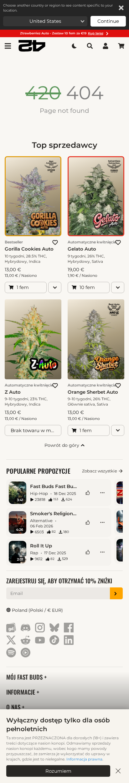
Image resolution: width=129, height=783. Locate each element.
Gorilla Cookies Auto (29, 249)
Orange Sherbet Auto (93, 392)
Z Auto (13, 392)
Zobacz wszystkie (99, 470)
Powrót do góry (62, 445)
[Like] (87, 492)
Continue (108, 21)
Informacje (21, 692)
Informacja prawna (84, 759)
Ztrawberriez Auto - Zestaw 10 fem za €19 (61, 33)
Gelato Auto (82, 249)
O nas (14, 707)
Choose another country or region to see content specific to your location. (58, 7)
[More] (102, 492)
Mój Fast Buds (25, 677)
